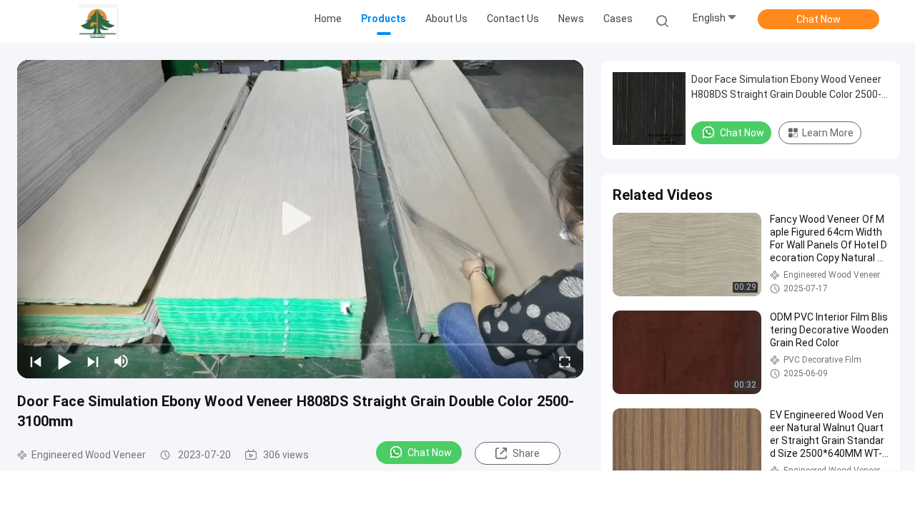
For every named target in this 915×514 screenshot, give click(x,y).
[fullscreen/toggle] (564, 361)
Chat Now (818, 19)
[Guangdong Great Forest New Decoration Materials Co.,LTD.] (99, 21)
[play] (300, 219)
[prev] (35, 361)
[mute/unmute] (121, 361)
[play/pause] (64, 361)
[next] (93, 361)
